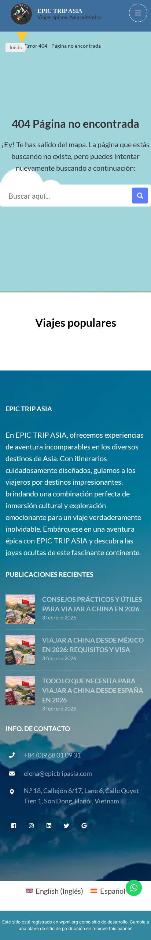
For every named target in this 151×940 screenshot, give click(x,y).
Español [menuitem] (112, 890)
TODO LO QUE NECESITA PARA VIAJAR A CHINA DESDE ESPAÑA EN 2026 (92, 690)
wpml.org (68, 922)
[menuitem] (54, 890)
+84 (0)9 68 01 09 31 (52, 755)
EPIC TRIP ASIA (59, 11)
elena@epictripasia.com (58, 773)
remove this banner (111, 928)
